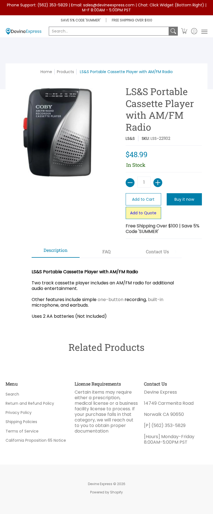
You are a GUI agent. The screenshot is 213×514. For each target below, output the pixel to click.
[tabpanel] (107, 291)
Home (46, 72)
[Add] (157, 182)
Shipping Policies (21, 421)
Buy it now (184, 199)
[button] (184, 31)
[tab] (56, 252)
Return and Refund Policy (30, 403)
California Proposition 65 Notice (36, 440)
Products (65, 72)
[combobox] (109, 31)
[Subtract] (130, 182)
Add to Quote (143, 213)
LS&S (130, 138)
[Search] (173, 31)
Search (12, 394)
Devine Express (100, 483)
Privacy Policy (19, 412)
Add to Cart (143, 199)
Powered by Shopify (106, 492)
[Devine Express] (24, 31)
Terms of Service (22, 431)
